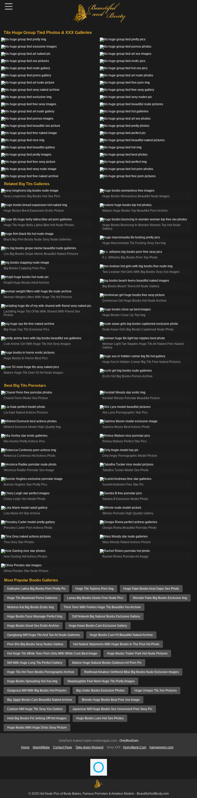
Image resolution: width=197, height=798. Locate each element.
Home (25, 747)
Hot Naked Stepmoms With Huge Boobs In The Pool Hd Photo (116, 644)
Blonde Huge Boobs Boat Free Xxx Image (111, 700)
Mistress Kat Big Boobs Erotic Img (30, 607)
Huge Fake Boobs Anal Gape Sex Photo (151, 588)
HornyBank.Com (134, 747)
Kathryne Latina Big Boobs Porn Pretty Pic (36, 588)
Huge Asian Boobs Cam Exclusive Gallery (98, 625)
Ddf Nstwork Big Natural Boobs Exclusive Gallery (106, 616)
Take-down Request (89, 747)
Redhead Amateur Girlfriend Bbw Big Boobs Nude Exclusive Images (131, 672)
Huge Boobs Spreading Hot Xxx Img (32, 681)
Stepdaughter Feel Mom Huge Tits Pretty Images (101, 681)
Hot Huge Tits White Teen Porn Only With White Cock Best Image (52, 653)
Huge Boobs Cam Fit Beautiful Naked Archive (121, 635)
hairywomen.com (161, 747)
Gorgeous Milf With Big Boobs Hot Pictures (36, 690)
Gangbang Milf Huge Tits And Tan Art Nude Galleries (43, 635)
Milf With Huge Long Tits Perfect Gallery (34, 663)
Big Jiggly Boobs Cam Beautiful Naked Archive (39, 700)
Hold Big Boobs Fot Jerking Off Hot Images (36, 718)
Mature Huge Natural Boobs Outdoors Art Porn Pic (107, 663)
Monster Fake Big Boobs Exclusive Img (160, 598)
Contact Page (62, 747)
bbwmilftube (41, 747)
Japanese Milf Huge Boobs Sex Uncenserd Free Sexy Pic (112, 709)
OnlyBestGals (129, 740)
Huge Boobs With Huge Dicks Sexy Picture (37, 727)
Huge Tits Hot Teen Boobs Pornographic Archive (40, 672)
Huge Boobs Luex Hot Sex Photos (100, 718)
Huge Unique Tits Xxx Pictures (155, 690)
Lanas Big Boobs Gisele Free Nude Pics (95, 598)
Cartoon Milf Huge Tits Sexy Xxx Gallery (35, 709)
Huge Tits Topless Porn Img (94, 588)
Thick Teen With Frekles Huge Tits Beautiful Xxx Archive (102, 607)
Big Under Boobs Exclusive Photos (100, 690)
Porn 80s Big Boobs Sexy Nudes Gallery (35, 644)
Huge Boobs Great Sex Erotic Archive (33, 625)
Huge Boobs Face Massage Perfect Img (34, 616)
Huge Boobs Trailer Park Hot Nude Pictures (137, 653)
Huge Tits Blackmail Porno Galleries (32, 598)
